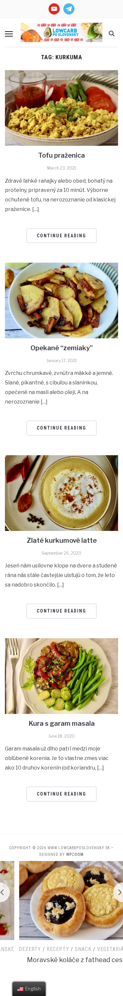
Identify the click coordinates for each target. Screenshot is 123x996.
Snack (66, 949)
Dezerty (13, 949)
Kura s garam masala (62, 723)
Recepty (41, 949)
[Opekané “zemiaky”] (61, 300)
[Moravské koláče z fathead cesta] (62, 900)
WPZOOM (75, 854)
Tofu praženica (61, 155)
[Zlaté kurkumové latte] (61, 492)
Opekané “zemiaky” (62, 348)
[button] (9, 34)
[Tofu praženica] (61, 108)
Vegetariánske (101, 949)
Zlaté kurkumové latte (62, 540)
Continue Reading (61, 235)
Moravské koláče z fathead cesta (61, 960)
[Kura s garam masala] (61, 675)
